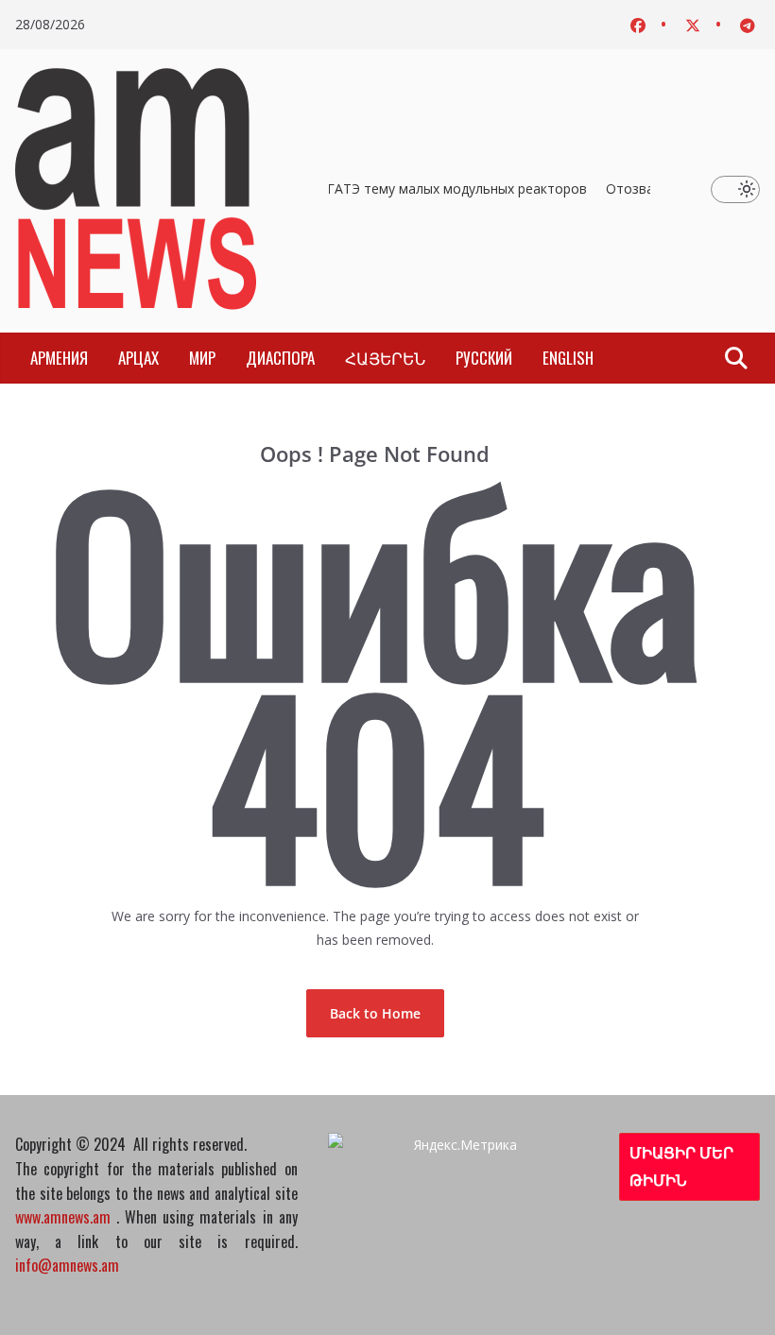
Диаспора (280, 357)
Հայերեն (385, 357)
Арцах (138, 357)
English (568, 357)
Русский (484, 357)
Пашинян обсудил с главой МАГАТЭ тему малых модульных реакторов (354, 188)
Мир (202, 357)
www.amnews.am (63, 1217)
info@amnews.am (67, 1265)
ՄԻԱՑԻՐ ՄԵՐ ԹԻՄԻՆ (681, 1166)
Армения (59, 357)
